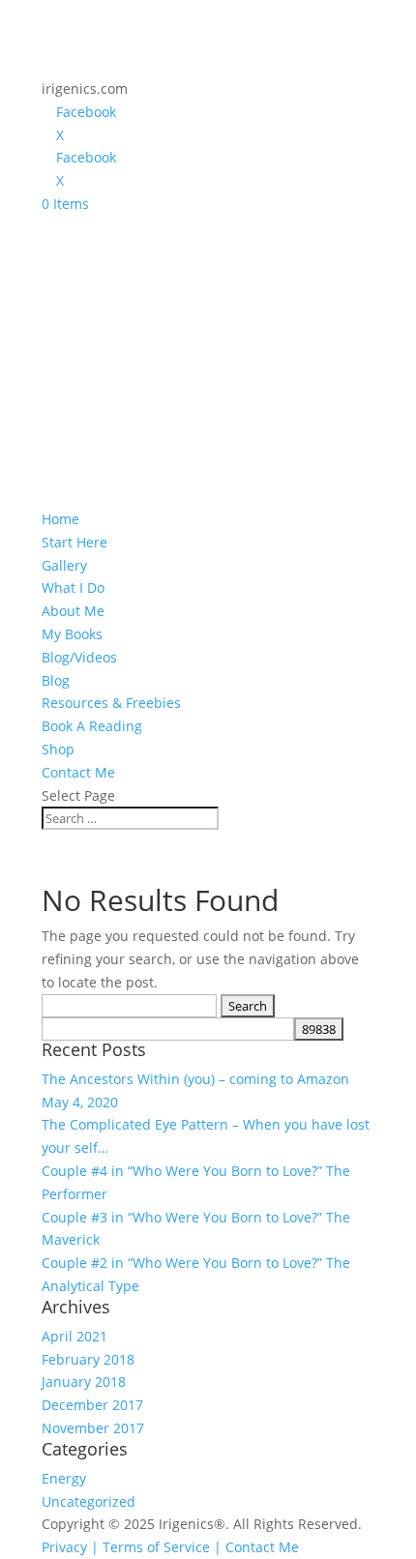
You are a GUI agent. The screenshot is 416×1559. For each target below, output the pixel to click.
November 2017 (93, 1428)
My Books (72, 634)
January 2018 (84, 1381)
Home (60, 519)
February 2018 (88, 1359)
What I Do (73, 587)
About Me (73, 611)
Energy (64, 1478)
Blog (56, 680)
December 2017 (92, 1405)
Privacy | (70, 1547)
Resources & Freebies (111, 702)
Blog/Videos (79, 657)
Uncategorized (88, 1501)
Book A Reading (92, 726)
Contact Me (78, 772)
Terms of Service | (162, 1547)
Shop (58, 749)
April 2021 (74, 1336)
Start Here (74, 542)
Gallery (64, 565)
